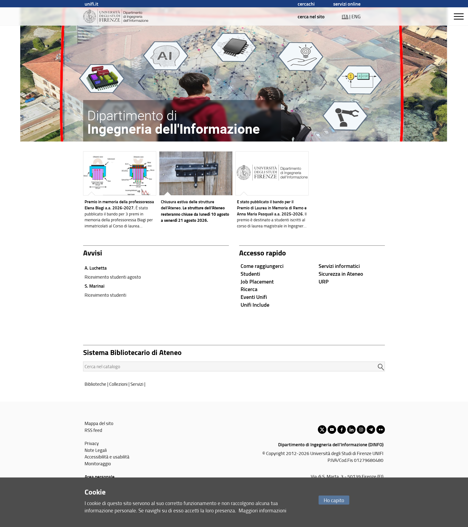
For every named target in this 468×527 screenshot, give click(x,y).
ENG (356, 16)
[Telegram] (371, 429)
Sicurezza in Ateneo (341, 273)
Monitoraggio (98, 463)
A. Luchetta (96, 267)
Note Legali (96, 450)
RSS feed (93, 430)
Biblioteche (95, 384)
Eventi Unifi (254, 297)
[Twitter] (322, 429)
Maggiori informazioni (262, 510)
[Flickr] (380, 429)
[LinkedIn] (351, 429)
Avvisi (92, 252)
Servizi (136, 384)
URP (324, 281)
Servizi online (347, 3)
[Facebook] (341, 429)
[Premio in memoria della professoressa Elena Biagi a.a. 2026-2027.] (119, 191)
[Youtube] (332, 429)
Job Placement (257, 281)
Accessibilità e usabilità (107, 456)
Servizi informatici (339, 266)
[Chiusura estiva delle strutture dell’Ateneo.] (196, 188)
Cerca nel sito (311, 16)
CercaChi (306, 3)
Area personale (100, 476)
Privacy (92, 443)
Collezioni (118, 384)
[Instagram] (361, 429)
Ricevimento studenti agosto (113, 277)
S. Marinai (95, 286)
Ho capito (334, 500)
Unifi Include (255, 304)
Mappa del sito (99, 423)
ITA (345, 16)
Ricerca (249, 289)
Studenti (250, 273)
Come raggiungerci (262, 266)
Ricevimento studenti (105, 295)
